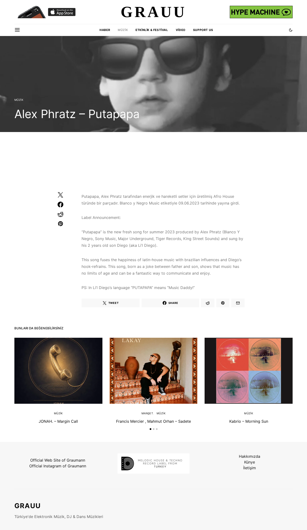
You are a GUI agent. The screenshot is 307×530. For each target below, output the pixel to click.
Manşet (147, 413)
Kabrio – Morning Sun (248, 421)
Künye (249, 462)
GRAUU (27, 506)
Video (180, 30)
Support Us (203, 30)
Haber (105, 30)
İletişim (249, 467)
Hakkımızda (249, 456)
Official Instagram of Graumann (57, 466)
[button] (291, 30)
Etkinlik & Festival (152, 30)
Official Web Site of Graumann (57, 460)
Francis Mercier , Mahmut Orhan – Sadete (153, 421)
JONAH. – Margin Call (58, 421)
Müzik (123, 30)
